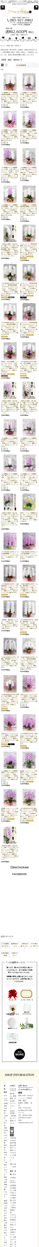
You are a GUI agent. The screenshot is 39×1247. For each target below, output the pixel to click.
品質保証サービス (14, 945)
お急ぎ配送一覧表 (5, 954)
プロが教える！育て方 (34, 945)
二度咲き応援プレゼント (24, 946)
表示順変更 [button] (22, 65)
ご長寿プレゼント (14, 954)
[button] (3, 7)
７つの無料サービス (5, 945)
